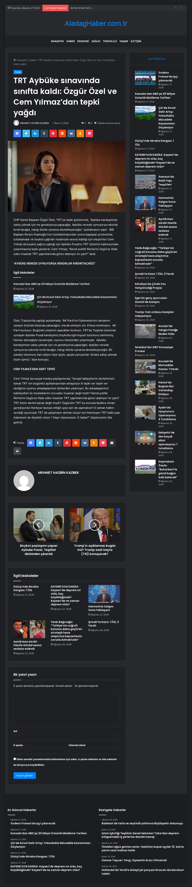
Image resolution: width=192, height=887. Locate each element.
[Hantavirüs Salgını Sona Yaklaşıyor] (104, 594)
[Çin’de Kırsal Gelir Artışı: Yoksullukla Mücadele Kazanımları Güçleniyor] (24, 302)
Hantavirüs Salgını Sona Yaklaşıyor (100, 608)
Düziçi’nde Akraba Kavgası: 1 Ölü (26, 588)
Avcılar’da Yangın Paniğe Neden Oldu (168, 330)
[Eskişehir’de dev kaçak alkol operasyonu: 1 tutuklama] (145, 438)
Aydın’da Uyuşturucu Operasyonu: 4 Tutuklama (167, 413)
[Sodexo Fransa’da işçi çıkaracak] (145, 78)
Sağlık (96, 41)
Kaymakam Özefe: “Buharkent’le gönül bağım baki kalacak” (167, 469)
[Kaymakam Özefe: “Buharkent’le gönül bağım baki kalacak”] (145, 467)
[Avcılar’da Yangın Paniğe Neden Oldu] (145, 331)
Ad (16, 731)
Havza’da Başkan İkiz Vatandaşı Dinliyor (166, 388)
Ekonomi (83, 41)
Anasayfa (57, 41)
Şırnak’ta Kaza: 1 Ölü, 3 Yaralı (103, 623)
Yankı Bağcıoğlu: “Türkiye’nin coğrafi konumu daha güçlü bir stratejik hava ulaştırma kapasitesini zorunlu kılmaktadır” (66, 631)
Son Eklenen (156, 58)
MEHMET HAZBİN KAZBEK (34, 123)
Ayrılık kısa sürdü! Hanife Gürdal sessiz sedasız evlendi (28, 645)
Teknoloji (110, 41)
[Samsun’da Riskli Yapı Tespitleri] (145, 182)
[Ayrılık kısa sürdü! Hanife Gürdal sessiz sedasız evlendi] (29, 629)
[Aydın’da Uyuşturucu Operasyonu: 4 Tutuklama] (145, 413)
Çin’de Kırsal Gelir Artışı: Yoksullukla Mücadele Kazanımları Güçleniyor (110, 7)
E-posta (19, 745)
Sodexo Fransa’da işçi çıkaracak (168, 76)
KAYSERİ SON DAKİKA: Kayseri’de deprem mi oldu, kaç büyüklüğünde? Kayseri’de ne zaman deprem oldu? (66, 595)
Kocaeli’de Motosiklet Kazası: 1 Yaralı (168, 365)
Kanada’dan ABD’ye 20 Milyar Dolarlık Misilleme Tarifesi (52, 284)
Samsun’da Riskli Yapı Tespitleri (166, 180)
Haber (70, 41)
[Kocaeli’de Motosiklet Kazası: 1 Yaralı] (145, 366)
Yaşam (123, 41)
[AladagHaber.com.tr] (96, 23)
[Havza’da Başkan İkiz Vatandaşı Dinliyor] (145, 388)
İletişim (136, 41)
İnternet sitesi (77, 745)
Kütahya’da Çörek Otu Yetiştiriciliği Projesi (150, 286)
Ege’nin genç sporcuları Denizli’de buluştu (151, 300)
